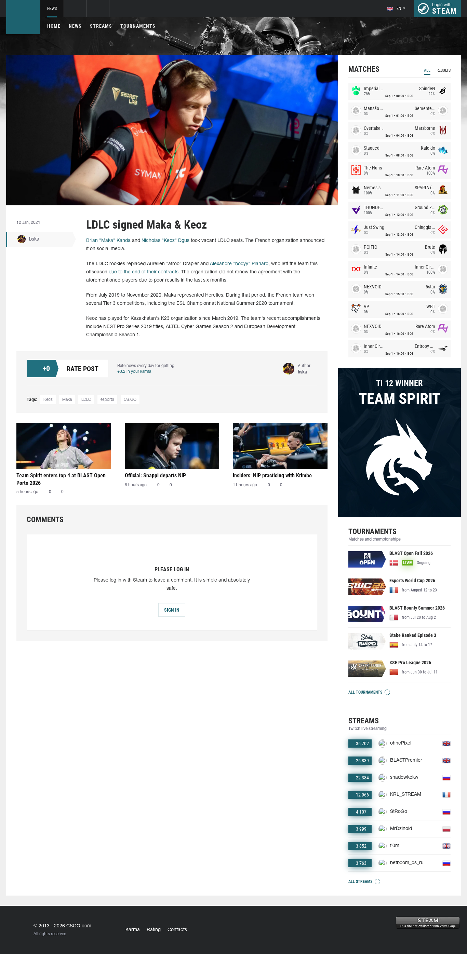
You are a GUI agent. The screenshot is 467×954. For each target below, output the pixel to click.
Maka (67, 399)
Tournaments (138, 26)
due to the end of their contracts (143, 272)
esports (107, 399)
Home (54, 26)
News (52, 8)
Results (444, 70)
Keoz (48, 399)
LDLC (86, 399)
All (427, 70)
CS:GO (130, 399)
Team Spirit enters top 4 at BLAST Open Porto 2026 (61, 479)
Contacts (177, 930)
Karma (132, 930)
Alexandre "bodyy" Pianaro (239, 264)
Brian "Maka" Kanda (108, 240)
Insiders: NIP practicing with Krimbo (272, 475)
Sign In (171, 610)
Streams (101, 26)
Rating (154, 930)
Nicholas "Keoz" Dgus (165, 240)
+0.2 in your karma (134, 371)
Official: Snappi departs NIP (155, 475)
